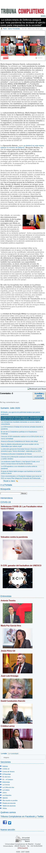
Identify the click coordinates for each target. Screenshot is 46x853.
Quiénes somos (8, 812)
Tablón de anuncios (9, 806)
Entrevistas (5, 596)
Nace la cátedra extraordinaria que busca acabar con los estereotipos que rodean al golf (20, 445)
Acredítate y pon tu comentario (39, 395)
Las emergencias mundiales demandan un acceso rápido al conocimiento (21, 423)
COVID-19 (5, 502)
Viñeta (4, 808)
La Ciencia (6, 785)
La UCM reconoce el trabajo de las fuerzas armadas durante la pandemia (22, 428)
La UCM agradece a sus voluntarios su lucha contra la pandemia (19, 467)
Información (22, 848)
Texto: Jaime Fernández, (12, 29)
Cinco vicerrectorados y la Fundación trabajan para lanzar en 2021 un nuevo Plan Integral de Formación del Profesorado (21, 477)
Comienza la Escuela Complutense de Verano (16, 454)
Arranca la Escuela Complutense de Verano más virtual (19, 441)
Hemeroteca (6, 498)
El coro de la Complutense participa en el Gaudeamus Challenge (19, 433)
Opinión (5, 798)
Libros (4, 792)
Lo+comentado (13, 754)
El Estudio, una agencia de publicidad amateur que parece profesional (20, 413)
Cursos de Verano (8, 772)
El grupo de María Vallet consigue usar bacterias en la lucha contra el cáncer (21, 472)
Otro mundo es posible (10, 800)
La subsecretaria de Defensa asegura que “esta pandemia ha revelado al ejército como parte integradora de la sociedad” (21, 418)
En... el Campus (7, 779)
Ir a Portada (6, 485)
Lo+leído (4, 754)
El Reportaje (6, 774)
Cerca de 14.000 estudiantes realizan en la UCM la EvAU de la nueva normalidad (22, 438)
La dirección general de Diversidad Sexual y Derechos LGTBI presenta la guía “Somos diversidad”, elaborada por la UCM (21, 450)
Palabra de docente (9, 803)
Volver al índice (9, 481)
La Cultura (5, 790)
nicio (43, 16)
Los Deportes (6, 795)
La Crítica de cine (8, 787)
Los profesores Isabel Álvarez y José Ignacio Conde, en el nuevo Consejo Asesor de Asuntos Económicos (20, 463)
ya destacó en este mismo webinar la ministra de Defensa (22, 147)
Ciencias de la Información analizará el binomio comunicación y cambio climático (21, 458)
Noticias (5, 766)
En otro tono (6, 777)
